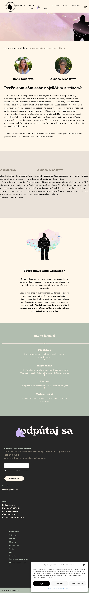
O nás (45, 7)
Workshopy (20, 6)
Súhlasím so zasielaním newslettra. (17, 471)
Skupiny (12, 542)
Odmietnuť (59, 583)
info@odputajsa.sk (10, 490)
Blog (65, 6)
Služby (12, 538)
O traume (13, 535)
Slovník (55, 6)
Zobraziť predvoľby (77, 583)
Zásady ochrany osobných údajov (58, 589)
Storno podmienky (17, 563)
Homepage (14, 531)
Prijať (41, 583)
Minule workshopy (20, 48)
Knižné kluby (31, 7)
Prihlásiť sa (14, 479)
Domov (6, 48)
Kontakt (76, 6)
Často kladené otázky (18, 559)
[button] (85, 565)
